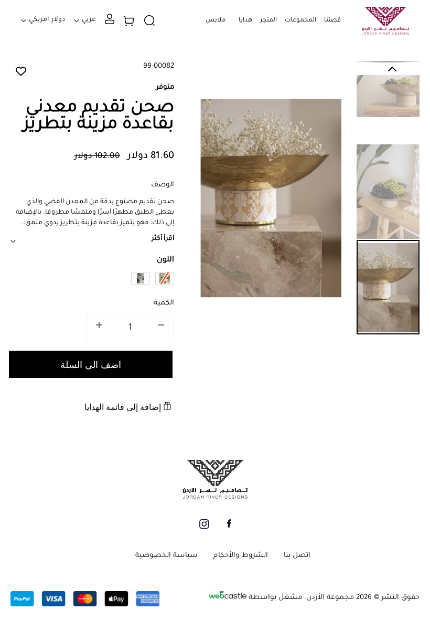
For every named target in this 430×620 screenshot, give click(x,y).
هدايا (245, 20)
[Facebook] (229, 526)
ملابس (215, 20)
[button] (300, 33)
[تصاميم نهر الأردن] (215, 497)
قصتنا (332, 20)
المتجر (268, 20)
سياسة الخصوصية (166, 556)
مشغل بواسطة (274, 598)
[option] (140, 278)
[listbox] (92, 279)
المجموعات (300, 20)
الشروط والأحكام (240, 556)
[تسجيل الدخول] (109, 23)
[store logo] (385, 21)
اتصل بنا (297, 556)
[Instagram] (204, 528)
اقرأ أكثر (163, 239)
